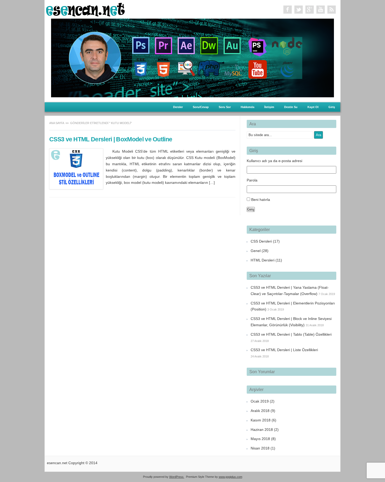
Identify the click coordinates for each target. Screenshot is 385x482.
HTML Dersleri (262, 260)
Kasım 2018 (261, 420)
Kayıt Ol (312, 107)
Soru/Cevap (201, 107)
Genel (256, 251)
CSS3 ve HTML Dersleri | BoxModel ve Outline (110, 139)
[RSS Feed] (331, 10)
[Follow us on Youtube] (320, 10)
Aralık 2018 (260, 411)
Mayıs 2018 (260, 439)
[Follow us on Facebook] (287, 10)
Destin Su (291, 107)
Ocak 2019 (260, 401)
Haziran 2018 (262, 429)
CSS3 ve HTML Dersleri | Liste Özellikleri (284, 350)
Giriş (331, 107)
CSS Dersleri (261, 241)
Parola (252, 180)
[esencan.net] (85, 15)
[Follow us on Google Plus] (309, 10)
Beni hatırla (260, 199)
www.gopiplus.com (230, 476)
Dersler (178, 107)
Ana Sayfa (57, 123)
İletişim (269, 107)
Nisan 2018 (260, 448)
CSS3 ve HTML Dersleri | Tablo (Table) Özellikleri (291, 334)
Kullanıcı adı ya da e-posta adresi (274, 161)
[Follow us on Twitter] (298, 10)
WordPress (176, 476)
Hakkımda (247, 107)
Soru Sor (225, 107)
